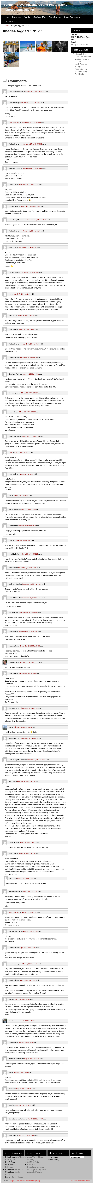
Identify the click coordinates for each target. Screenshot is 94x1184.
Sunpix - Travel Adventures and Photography (25, 1181)
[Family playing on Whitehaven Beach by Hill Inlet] (27, 46)
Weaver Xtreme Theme (82, 1181)
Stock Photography (72, 17)
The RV (27, 17)
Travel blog (16, 17)
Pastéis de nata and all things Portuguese (36, 1168)
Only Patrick (10, 21)
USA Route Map (39, 17)
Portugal (78, 66)
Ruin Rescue (32, 1164)
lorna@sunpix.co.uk (79, 44)
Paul (10, 452)
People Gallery (81, 69)
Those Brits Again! (14, 1158)
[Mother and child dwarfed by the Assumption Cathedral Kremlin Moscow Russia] (11, 46)
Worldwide (79, 74)
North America (81, 64)
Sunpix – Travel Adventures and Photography (35, 4)
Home (7, 17)
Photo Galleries (55, 17)
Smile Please (17, 1177)
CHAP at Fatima (34, 1162)
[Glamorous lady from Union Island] (44, 46)
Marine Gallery (81, 71)
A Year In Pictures (34, 1172)
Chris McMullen (14, 122)
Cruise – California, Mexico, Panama (83, 57)
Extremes (9, 1167)
